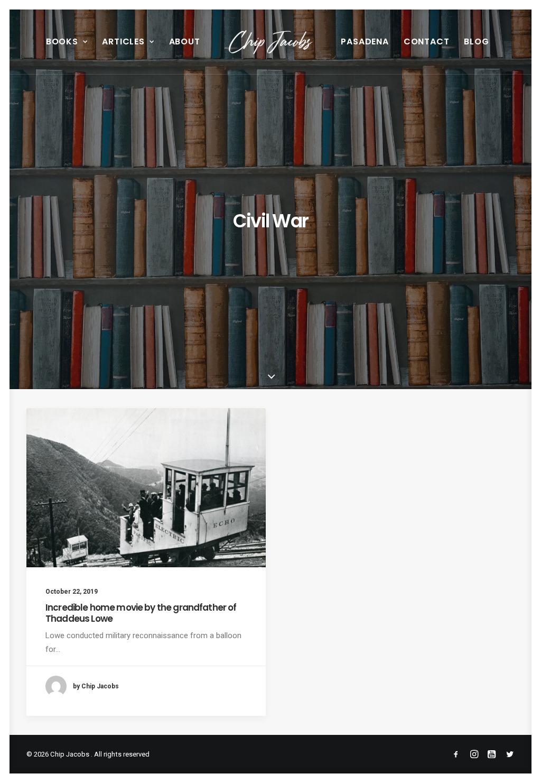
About (184, 41)
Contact (427, 41)
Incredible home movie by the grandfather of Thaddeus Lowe (140, 612)
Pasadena (364, 41)
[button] (146, 487)
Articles (123, 41)
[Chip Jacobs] (271, 42)
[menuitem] (67, 42)
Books (62, 41)
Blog (476, 41)
